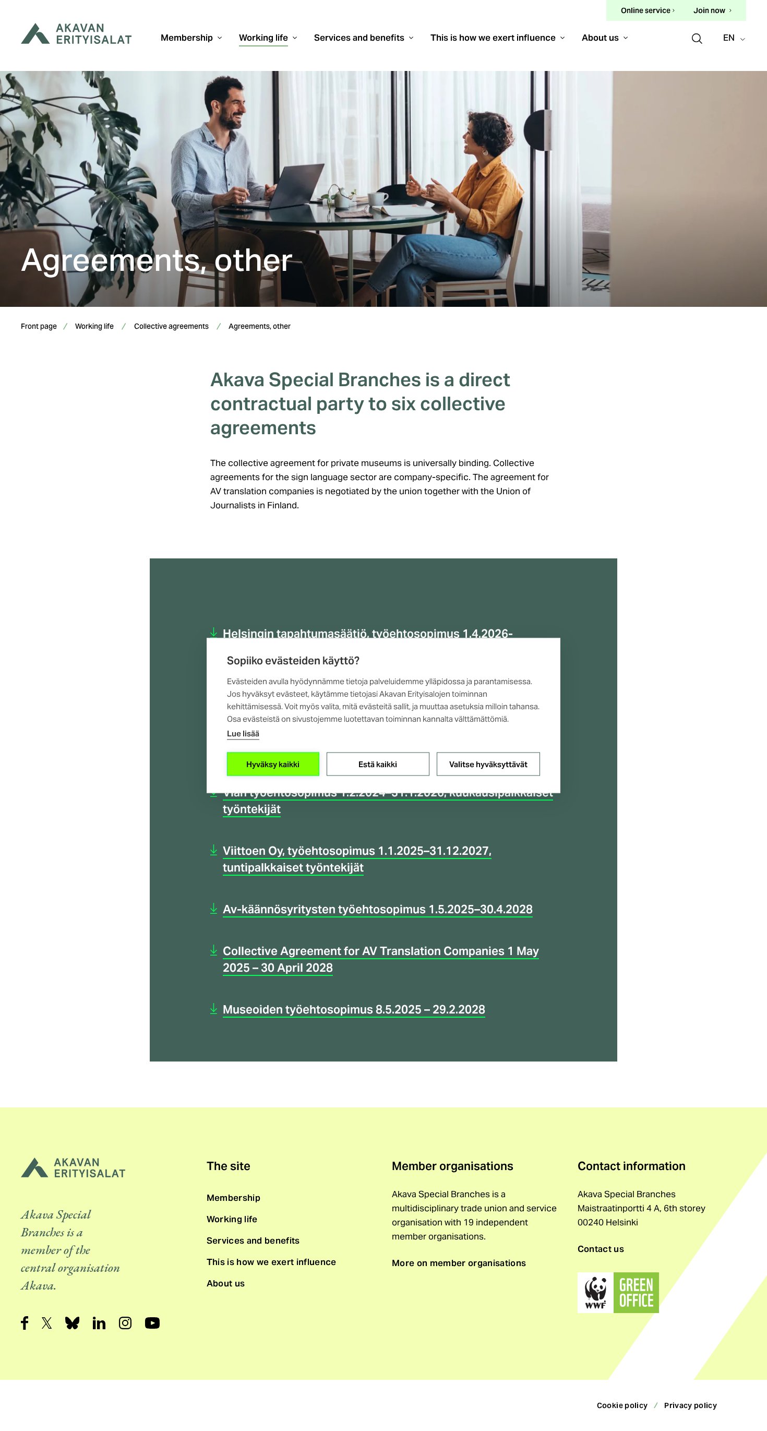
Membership (187, 37)
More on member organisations (459, 1263)
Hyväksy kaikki (272, 764)
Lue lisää (243, 733)
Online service (645, 11)
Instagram (125, 1323)
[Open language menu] (737, 38)
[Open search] (697, 37)
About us (600, 37)
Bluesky (72, 1323)
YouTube (152, 1323)
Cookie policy (622, 1405)
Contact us (601, 1249)
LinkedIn (99, 1323)
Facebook (24, 1323)
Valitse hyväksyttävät (488, 764)
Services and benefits (359, 37)
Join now (709, 10)
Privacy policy (690, 1405)
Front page (39, 327)
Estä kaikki (377, 764)
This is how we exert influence (493, 37)
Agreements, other (260, 327)
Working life (263, 37)
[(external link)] (618, 1292)
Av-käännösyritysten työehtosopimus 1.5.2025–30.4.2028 (378, 909)
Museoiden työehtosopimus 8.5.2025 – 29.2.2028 (354, 1009)
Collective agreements (171, 327)
